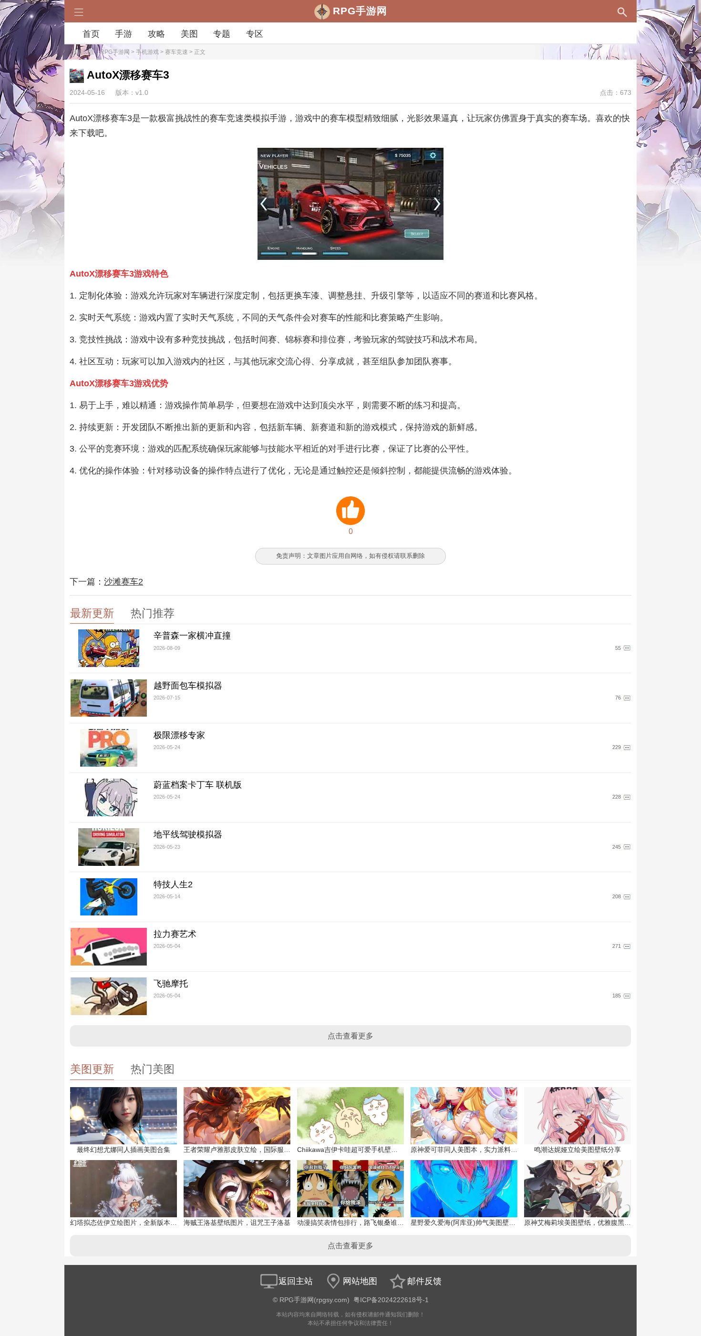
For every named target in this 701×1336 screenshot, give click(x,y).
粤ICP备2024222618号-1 (391, 1300)
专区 (254, 34)
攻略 (156, 34)
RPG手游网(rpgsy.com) (314, 1300)
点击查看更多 (350, 1036)
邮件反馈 (424, 1281)
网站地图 (360, 1281)
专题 (221, 34)
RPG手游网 (115, 52)
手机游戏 (147, 52)
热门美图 (153, 1069)
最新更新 (92, 613)
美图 (189, 34)
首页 (91, 34)
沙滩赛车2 (123, 581)
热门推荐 (153, 613)
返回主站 (295, 1281)
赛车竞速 (176, 52)
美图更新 (92, 1069)
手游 (123, 34)
